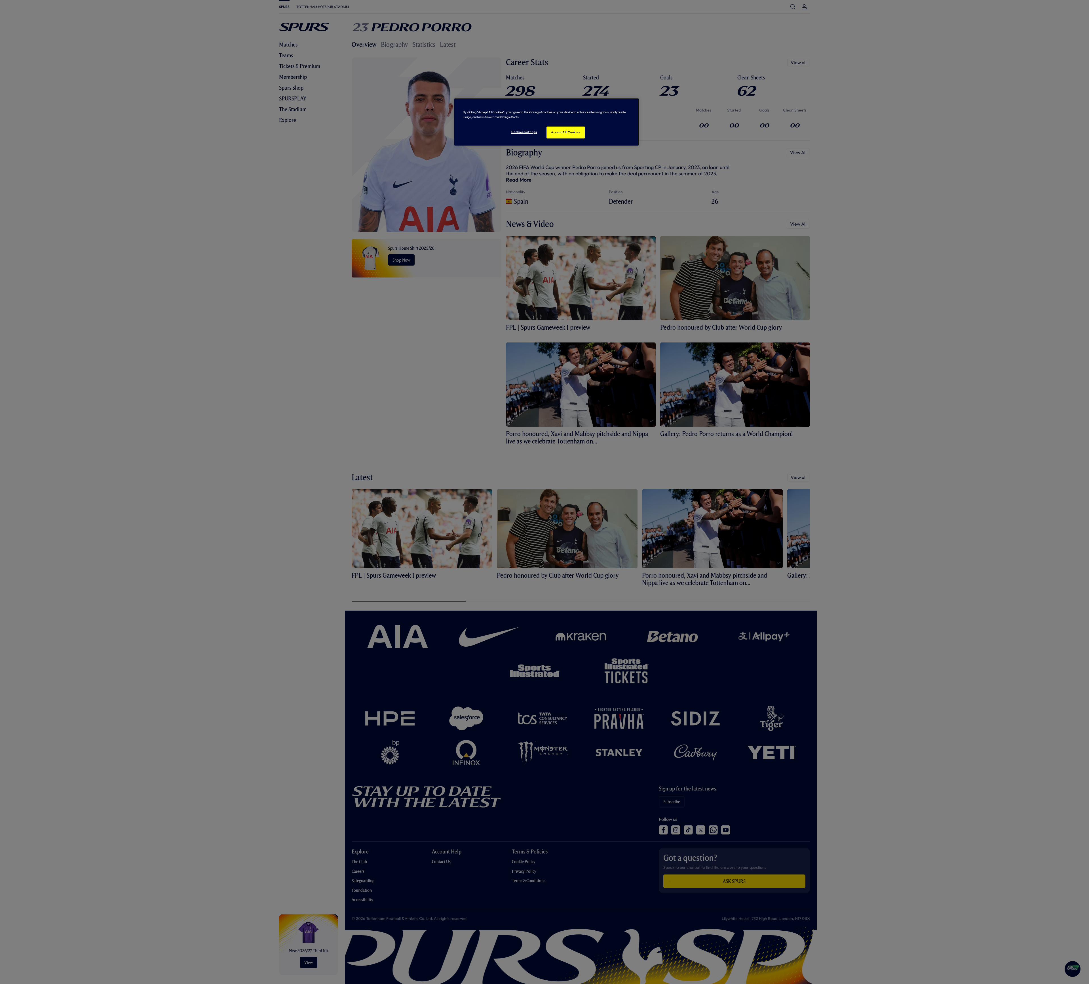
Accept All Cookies (565, 132)
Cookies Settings (524, 132)
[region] (546, 122)
